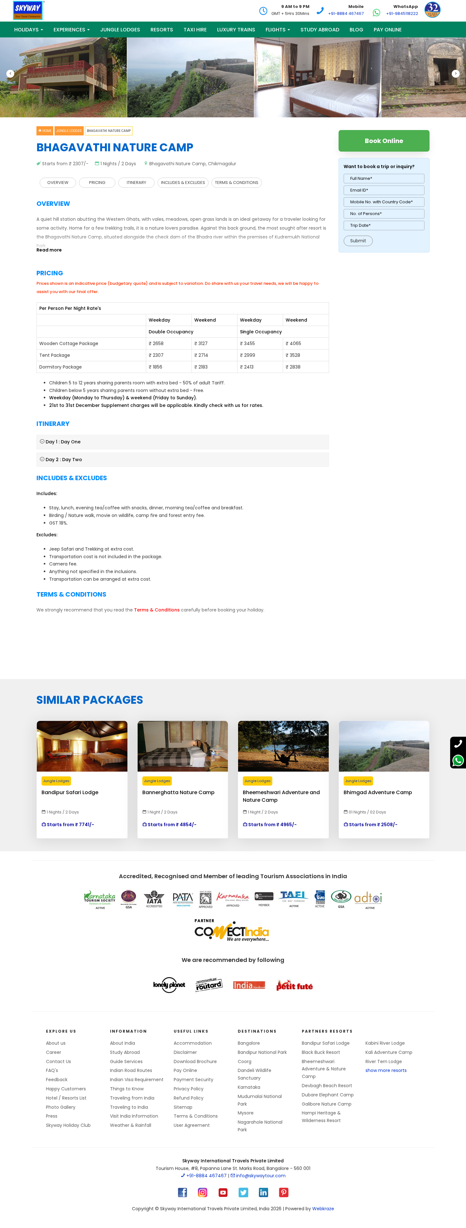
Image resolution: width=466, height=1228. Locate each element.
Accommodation (193, 1043)
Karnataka (249, 1087)
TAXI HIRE (195, 29)
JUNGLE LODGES (120, 29)
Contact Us (58, 1061)
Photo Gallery (60, 1107)
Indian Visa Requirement (137, 1079)
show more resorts (386, 1070)
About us (56, 1043)
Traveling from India (132, 1098)
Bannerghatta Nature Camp (178, 792)
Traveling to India (129, 1107)
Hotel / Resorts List (66, 1098)
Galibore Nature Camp (327, 1104)
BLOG (356, 29)
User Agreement (192, 1125)
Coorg (244, 1061)
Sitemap (183, 1107)
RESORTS (162, 29)
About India (122, 1043)
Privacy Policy (189, 1089)
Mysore (246, 1113)
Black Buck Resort (321, 1052)
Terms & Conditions (196, 1116)
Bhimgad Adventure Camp (378, 792)
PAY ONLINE (388, 29)
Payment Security (193, 1079)
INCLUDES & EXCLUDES (183, 183)
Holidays (27, 29)
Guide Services (126, 1061)
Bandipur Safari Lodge (70, 792)
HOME (46, 130)
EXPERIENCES (70, 29)
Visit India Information (134, 1116)
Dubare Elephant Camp (328, 1095)
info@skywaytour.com (260, 1175)
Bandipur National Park (262, 1052)
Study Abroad (320, 29)
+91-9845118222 (402, 13)
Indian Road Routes (131, 1070)
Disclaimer (185, 1052)
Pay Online (185, 1070)
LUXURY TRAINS (236, 29)
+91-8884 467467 (346, 13)
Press (51, 1116)
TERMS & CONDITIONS (236, 183)
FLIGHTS (276, 29)
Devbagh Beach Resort (327, 1085)
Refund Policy (189, 1098)
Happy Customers (66, 1089)
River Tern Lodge (384, 1061)
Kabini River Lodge (385, 1043)
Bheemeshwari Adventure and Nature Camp (281, 792)
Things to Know (127, 1089)
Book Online (384, 140)
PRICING (97, 183)
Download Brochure (195, 1061)
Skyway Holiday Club (68, 1125)
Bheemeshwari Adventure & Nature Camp (324, 1069)
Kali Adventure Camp (389, 1052)
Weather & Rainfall (130, 1125)
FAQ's (52, 1070)
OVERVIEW (57, 183)
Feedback (57, 1079)
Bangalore (249, 1043)
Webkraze (323, 1208)
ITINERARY (136, 183)
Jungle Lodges (69, 130)
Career (53, 1052)
